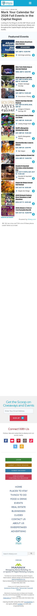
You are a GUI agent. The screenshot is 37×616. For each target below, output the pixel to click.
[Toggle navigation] (30, 3)
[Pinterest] (18, 441)
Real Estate (18, 507)
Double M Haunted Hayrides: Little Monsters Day (24, 168)
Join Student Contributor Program (18, 477)
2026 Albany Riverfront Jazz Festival (24, 43)
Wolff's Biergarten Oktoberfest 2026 (22, 129)
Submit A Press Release (18, 465)
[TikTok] (31, 441)
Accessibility (28, 602)
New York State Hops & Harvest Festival (24, 68)
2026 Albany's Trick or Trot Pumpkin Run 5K (24, 209)
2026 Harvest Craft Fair (24, 77)
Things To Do (19, 495)
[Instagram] (25, 441)
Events (7, 9)
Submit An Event (18, 470)
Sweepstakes (18, 527)
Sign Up (16, 418)
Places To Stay (18, 491)
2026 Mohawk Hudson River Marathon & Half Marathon (24, 197)
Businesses (18, 511)
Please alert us (7, 598)
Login (18, 460)
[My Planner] (22, 446)
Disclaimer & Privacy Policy (11, 588)
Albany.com (32, 219)
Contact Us (19, 519)
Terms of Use (23, 588)
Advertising (18, 531)
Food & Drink (18, 499)
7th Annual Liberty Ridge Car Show (24, 116)
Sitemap (18, 560)
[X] (15, 446)
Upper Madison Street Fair (25, 155)
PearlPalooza (20, 90)
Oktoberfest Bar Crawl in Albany (24, 144)
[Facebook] (6, 441)
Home (3, 9)
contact (20, 604)
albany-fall (13, 9)
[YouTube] (12, 441)
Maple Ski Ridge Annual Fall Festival (24, 183)
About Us (18, 523)
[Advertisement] (18, 313)
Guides (18, 515)
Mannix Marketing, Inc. (18, 579)
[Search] (31, 553)
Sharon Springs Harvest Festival (24, 102)
